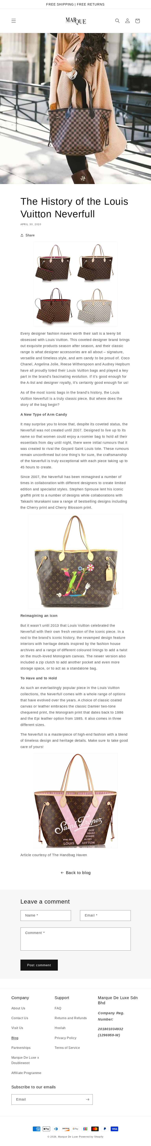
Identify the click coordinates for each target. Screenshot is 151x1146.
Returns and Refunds (71, 1018)
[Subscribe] (88, 1099)
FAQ (58, 1008)
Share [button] (30, 235)
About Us (18, 1008)
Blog (14, 1038)
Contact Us (19, 1018)
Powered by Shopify (91, 1137)
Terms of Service (67, 1047)
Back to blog (78, 872)
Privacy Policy (65, 1038)
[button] (14, 21)
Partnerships (21, 1047)
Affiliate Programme (26, 1073)
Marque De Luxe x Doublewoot (25, 1060)
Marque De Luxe (68, 1137)
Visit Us (17, 1028)
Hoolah (60, 1028)
